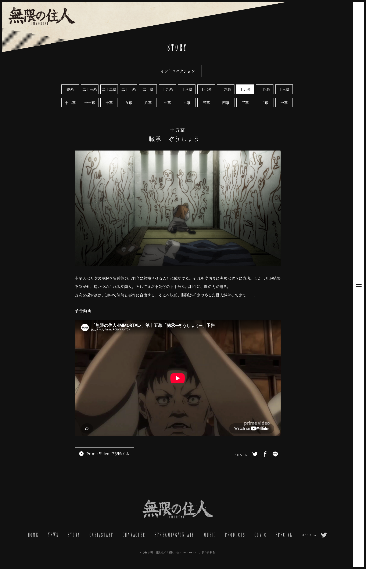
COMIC (261, 535)
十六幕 (225, 89)
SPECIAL (284, 535)
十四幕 (264, 89)
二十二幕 (109, 89)
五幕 (206, 102)
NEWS (53, 535)
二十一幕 (128, 89)
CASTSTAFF (102, 535)
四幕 (225, 102)
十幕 (109, 102)
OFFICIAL (310, 535)
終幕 (70, 89)
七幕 (167, 102)
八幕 (148, 102)
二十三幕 (89, 89)
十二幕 (70, 102)
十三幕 (284, 89)
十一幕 (89, 102)
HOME (33, 535)
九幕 (128, 102)
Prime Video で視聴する (107, 453)
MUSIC (210, 535)
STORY (74, 535)
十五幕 (245, 89)
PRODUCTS (235, 535)
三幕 (245, 102)
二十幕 (148, 89)
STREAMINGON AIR (174, 535)
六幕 (186, 102)
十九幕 (167, 89)
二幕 (264, 102)
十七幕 (206, 89)
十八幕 (187, 89)
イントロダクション (178, 71)
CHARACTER (134, 535)
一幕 (284, 102)
